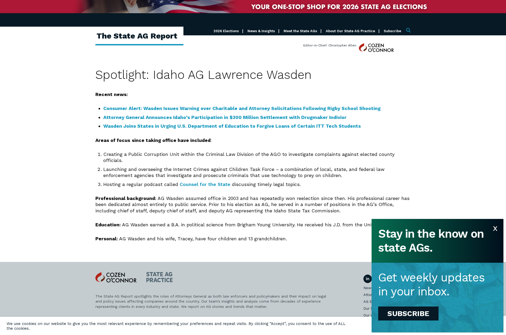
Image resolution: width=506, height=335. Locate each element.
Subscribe (392, 31)
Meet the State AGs (300, 31)
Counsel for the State (205, 184)
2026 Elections (226, 31)
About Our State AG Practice (350, 31)
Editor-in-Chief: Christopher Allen (329, 45)
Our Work (371, 315)
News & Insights (261, 31)
